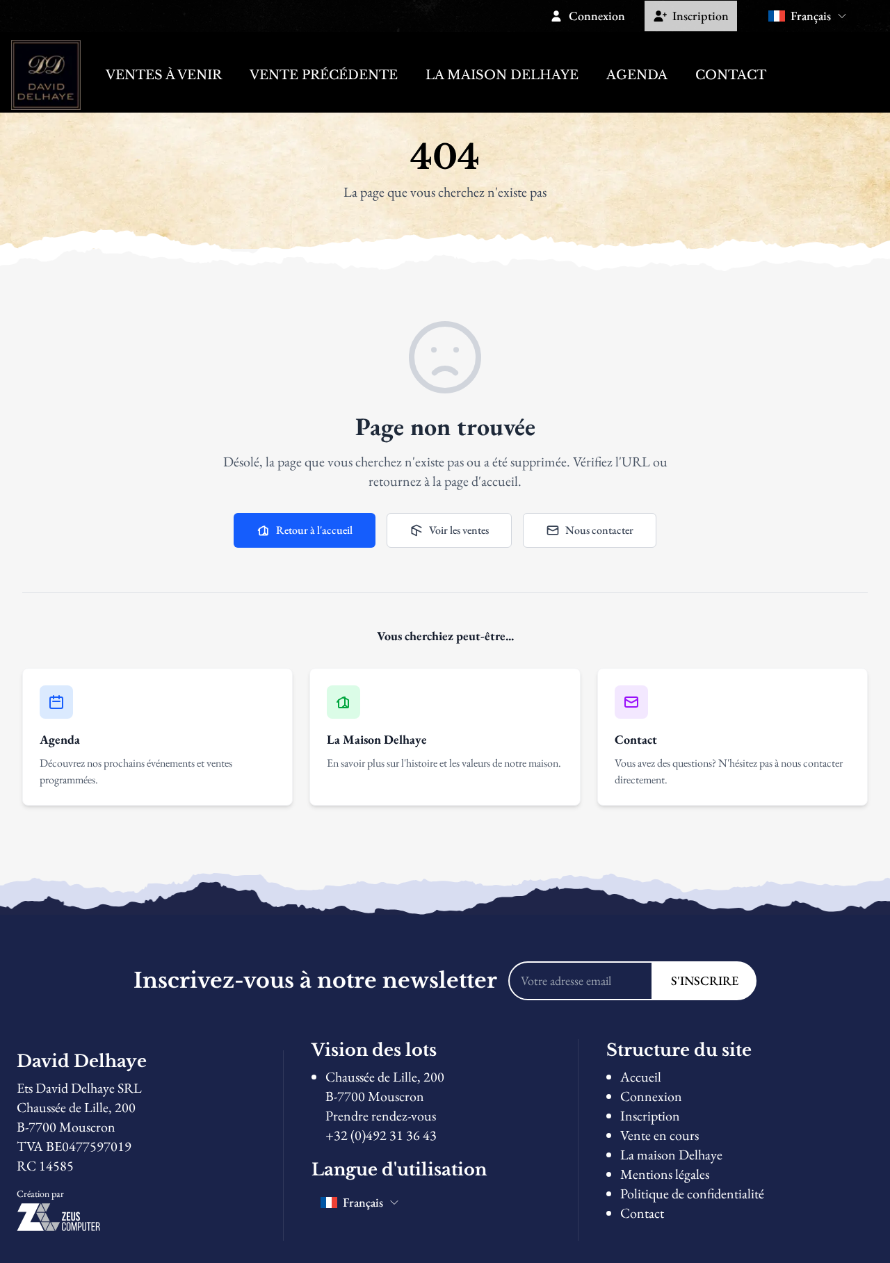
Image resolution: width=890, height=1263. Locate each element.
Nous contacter (599, 530)
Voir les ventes (459, 530)
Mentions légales (664, 1174)
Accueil (640, 1077)
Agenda (637, 75)
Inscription (650, 1116)
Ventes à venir (164, 75)
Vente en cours (659, 1135)
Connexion (651, 1096)
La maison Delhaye (502, 75)
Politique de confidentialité (692, 1193)
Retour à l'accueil (314, 530)
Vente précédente (324, 75)
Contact (730, 75)
